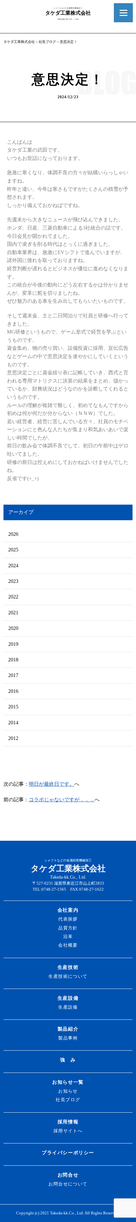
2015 (13, 706)
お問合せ (68, 1174)
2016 (13, 691)
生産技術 (68, 967)
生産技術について (68, 976)
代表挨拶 (68, 919)
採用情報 (68, 1121)
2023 (13, 581)
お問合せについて (68, 1183)
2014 (13, 722)
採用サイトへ (68, 1130)
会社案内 (68, 910)
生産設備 (68, 998)
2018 (13, 659)
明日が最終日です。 (51, 784)
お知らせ (68, 1091)
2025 (13, 549)
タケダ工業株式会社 (19, 42)
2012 (13, 738)
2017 (13, 675)
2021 (13, 612)
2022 (13, 596)
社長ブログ (47, 42)
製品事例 (68, 1037)
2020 (13, 628)
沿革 (68, 936)
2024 (13, 565)
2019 (13, 644)
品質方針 (68, 927)
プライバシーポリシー (68, 1152)
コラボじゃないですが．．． (62, 799)
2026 (13, 534)
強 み (68, 1059)
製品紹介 (68, 1029)
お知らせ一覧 (67, 1082)
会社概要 (68, 945)
